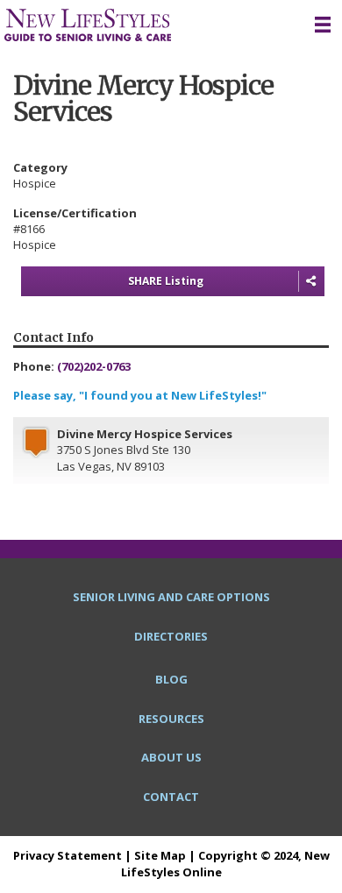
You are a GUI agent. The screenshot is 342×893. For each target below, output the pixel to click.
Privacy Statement (67, 855)
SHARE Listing (165, 280)
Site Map (160, 855)
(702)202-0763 (94, 366)
